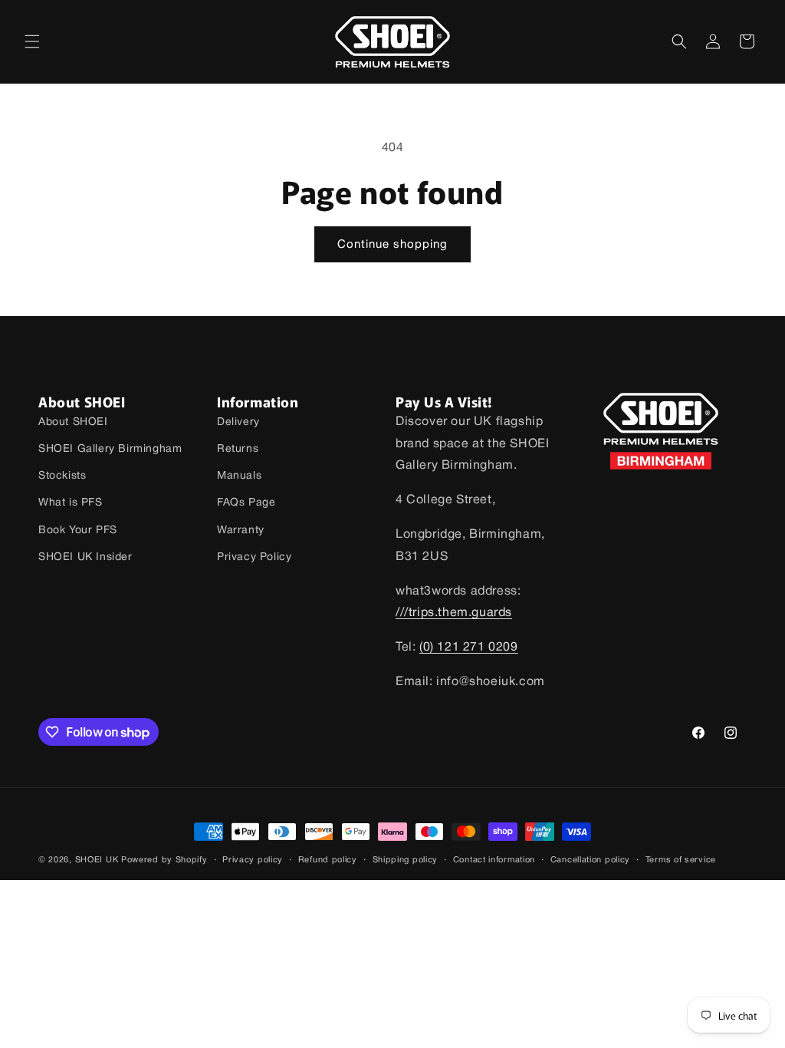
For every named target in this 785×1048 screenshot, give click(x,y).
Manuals (239, 476)
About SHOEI (73, 422)
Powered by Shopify (164, 860)
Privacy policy (252, 860)
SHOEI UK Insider (85, 557)
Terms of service (680, 860)
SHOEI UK (97, 860)
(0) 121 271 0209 (468, 647)
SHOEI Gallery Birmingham (110, 449)
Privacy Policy (254, 557)
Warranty (240, 531)
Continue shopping (392, 244)
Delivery (238, 422)
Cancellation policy (590, 860)
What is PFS (70, 503)
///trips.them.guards (454, 613)
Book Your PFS (77, 531)
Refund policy (327, 860)
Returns (237, 449)
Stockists (62, 476)
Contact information (494, 860)
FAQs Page (246, 503)
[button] (32, 41)
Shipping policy (405, 860)
